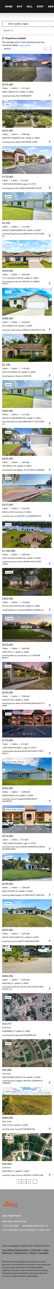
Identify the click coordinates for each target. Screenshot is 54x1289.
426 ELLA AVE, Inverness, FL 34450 (16, 512)
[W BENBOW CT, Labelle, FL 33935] (27, 1007)
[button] (5, 24)
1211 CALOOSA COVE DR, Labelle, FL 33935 (20, 278)
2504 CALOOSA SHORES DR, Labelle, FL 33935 (21, 558)
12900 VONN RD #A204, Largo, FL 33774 (19, 843)
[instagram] (16, 1236)
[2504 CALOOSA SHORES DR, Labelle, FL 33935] (27, 534)
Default (7, 48)
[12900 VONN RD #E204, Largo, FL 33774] (27, 160)
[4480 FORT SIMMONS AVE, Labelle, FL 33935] (27, 114)
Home (9, 6)
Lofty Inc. (16, 1245)
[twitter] (10, 1236)
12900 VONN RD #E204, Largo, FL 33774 (19, 184)
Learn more (24, 45)
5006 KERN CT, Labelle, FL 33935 (15, 1171)
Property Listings (21, 1253)
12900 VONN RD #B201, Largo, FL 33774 (19, 747)
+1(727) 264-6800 (10, 1225)
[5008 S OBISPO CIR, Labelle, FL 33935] (27, 68)
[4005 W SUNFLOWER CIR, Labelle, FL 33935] (27, 913)
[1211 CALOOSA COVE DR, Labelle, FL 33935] (27, 254)
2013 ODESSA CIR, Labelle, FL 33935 (17, 325)
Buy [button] (19, 6)
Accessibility (43, 1253)
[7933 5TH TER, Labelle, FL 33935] (27, 676)
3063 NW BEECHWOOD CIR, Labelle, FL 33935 (21, 1077)
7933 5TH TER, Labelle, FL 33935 (15, 699)
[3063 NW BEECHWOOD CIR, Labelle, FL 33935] (27, 1053)
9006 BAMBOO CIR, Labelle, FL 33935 (17, 795)
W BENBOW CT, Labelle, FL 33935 (16, 1031)
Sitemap (33, 1253)
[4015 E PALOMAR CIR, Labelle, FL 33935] (27, 348)
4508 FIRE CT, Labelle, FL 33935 (15, 983)
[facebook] (4, 1236)
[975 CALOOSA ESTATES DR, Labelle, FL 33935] (27, 582)
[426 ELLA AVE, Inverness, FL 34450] (27, 488)
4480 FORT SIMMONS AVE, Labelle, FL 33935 (21, 138)
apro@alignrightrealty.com (35, 1225)
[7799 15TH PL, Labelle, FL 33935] (27, 628)
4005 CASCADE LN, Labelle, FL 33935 (17, 891)
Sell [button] (30, 6)
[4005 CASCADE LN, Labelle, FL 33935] (27, 867)
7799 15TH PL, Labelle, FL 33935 (15, 652)
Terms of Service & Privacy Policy (15, 1250)
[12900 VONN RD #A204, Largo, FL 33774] (27, 819)
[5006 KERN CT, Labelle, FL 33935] (27, 1147)
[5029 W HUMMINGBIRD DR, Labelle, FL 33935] (27, 206)
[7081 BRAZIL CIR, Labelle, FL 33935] (27, 442)
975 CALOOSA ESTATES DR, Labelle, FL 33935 (21, 606)
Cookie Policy (36, 1250)
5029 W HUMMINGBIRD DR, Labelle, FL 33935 (21, 230)
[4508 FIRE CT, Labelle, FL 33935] (27, 959)
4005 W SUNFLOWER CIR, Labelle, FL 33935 (20, 937)
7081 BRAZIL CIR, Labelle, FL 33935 (16, 466)
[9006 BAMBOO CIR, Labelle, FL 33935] (27, 771)
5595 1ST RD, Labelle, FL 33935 (15, 1125)
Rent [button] (40, 6)
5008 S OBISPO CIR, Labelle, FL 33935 (17, 91)
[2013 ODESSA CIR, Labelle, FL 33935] (27, 302)
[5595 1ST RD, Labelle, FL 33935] (27, 1101)
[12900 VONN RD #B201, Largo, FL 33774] (27, 724)
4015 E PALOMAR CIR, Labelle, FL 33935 (18, 372)
